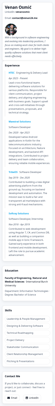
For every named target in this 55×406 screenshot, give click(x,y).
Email (14, 397)
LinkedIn (34, 397)
